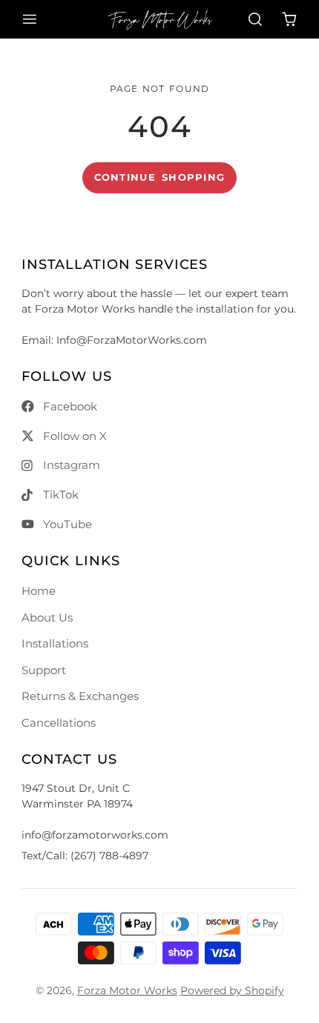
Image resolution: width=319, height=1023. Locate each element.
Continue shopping (160, 177)
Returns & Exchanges (80, 696)
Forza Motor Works (127, 990)
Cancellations (59, 723)
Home (39, 591)
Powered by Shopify (232, 990)
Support (44, 670)
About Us (47, 617)
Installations (55, 643)
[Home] (160, 19)
